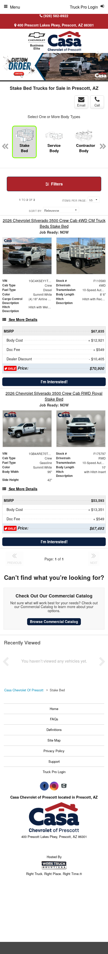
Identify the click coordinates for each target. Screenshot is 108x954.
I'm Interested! (54, 382)
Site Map (54, 740)
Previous (6, 67)
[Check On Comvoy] (64, 785)
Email (81, 105)
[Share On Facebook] (44, 785)
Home (54, 708)
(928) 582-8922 (55, 15)
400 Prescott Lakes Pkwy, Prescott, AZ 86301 (55, 25)
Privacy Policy (54, 750)
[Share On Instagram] (54, 785)
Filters (56, 184)
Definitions (54, 729)
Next (98, 53)
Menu (15, 7)
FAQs (54, 719)
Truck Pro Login (54, 771)
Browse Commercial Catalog (54, 621)
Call (97, 105)
